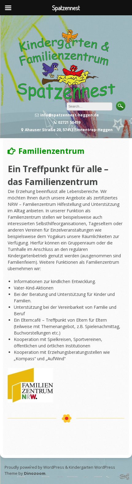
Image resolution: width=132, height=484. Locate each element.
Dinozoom (34, 473)
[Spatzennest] (66, 99)
